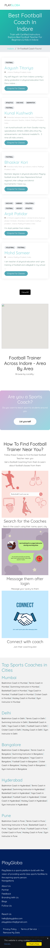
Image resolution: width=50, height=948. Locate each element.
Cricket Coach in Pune (11, 832)
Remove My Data (11, 932)
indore (10, 48)
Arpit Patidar (16, 213)
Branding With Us (10, 897)
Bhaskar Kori (16, 162)
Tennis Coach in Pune (35, 821)
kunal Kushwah (18, 112)
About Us (6, 886)
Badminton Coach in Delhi (13, 718)
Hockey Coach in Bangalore (33, 765)
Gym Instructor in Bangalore (14, 769)
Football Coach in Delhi (37, 726)
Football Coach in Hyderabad (26, 797)
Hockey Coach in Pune (32, 832)
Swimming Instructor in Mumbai (24, 686)
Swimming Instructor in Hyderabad (28, 789)
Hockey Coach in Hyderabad (34, 801)
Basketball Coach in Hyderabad (15, 793)
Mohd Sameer (17, 252)
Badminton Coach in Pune (13, 821)
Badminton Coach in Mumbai (14, 683)
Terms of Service (29, 929)
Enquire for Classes (16, 88)
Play (12, 5)
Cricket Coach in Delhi (11, 730)
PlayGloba (12, 862)
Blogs (4, 901)
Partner (5, 889)
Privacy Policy (10, 929)
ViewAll (25, 292)
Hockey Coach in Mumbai (23, 698)
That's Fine (34, 944)
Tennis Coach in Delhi (35, 718)
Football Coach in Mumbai (21, 694)
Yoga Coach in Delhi (16, 726)
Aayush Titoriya (18, 67)
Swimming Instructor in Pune (14, 825)
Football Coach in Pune (37, 828)
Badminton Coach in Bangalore (15, 750)
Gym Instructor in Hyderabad (15, 804)
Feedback (6, 893)
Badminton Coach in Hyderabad (16, 785)
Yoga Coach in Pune (16, 828)
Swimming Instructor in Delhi (14, 722)
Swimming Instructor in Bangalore (27, 754)
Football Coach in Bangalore (24, 761)
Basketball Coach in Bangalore (15, 757)
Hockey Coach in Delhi (32, 730)
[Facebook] (2, 911)
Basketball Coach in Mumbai (14, 690)
